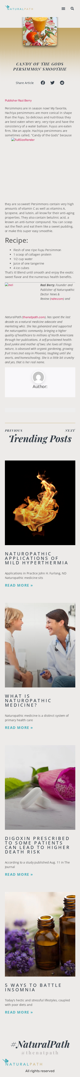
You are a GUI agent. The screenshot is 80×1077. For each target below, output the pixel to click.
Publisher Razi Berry (18, 100)
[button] (63, 9)
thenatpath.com (34, 317)
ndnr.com (57, 299)
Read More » (19, 585)
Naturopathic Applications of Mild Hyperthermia (37, 558)
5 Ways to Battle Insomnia (33, 987)
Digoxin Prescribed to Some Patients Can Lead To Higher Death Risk (37, 845)
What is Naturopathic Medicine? (28, 700)
